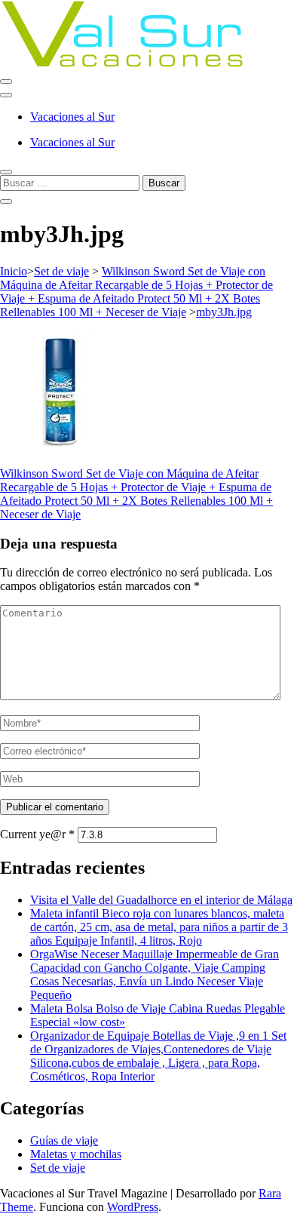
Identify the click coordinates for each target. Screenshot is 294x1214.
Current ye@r (37, 834)
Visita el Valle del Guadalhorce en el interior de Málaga (161, 899)
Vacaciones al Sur (72, 116)
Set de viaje (61, 271)
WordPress (132, 1206)
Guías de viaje (64, 1140)
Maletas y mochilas (75, 1154)
